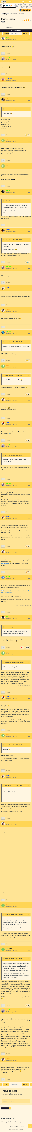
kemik (6, 341)
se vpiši (6, 1094)
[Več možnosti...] (29, 39)
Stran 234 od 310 (15, 33)
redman (7, 662)
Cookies (22, 1126)
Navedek (8, 53)
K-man (6, 375)
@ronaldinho (5, 563)
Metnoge (10, 27)
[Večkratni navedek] (3, 53)
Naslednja (25, 33)
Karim (6, 201)
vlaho (6, 627)
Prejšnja (6, 33)
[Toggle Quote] (3, 109)
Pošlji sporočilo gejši (13, 1126)
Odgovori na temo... (9, 1101)
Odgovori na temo (16, 30)
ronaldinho (7, 109)
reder (6, 785)
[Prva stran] (1, 33)
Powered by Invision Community (16, 1129)
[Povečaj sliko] (16, 591)
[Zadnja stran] (31, 33)
